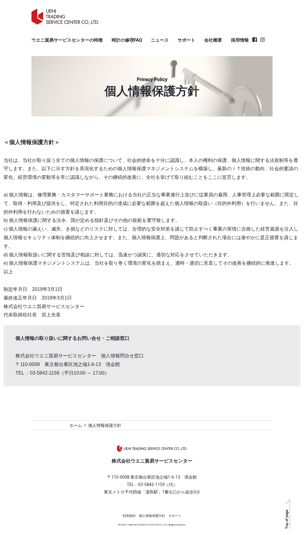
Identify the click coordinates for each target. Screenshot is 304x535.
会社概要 (213, 40)
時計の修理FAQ (127, 40)
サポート (186, 40)
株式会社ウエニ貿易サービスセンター (152, 448)
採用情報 (240, 40)
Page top (287, 514)
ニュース (160, 40)
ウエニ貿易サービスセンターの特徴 (67, 40)
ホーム (75, 425)
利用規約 (129, 516)
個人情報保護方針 (152, 516)
